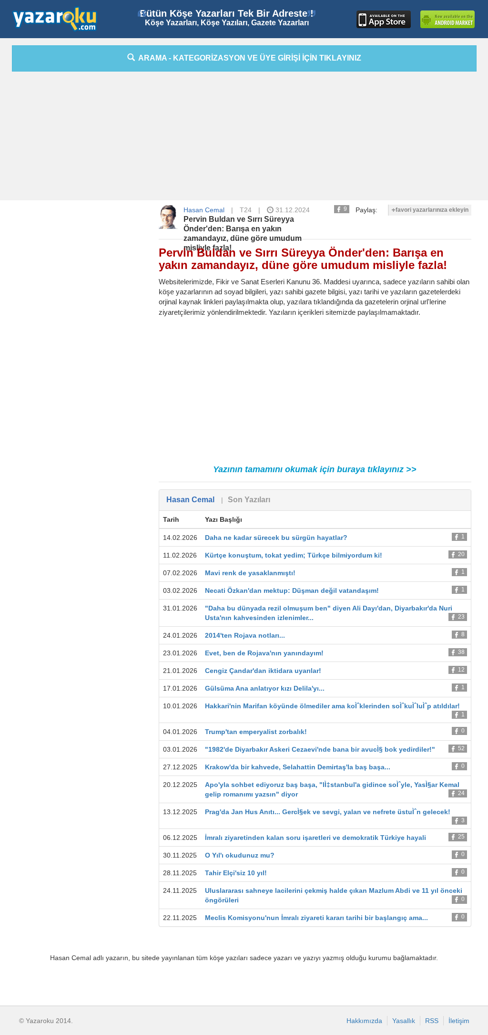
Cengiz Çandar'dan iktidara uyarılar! (263, 670)
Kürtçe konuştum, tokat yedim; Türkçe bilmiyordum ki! (293, 555)
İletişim (458, 1021)
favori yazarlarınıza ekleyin (432, 210)
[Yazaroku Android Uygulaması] (447, 19)
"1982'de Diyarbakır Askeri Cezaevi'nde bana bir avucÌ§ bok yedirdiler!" (320, 749)
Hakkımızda (364, 1021)
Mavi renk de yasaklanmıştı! (250, 573)
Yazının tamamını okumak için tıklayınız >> (315, 469)
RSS (431, 1021)
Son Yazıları (249, 500)
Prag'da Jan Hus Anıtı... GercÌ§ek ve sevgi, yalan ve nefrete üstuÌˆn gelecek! (327, 812)
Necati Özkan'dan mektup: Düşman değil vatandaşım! (292, 590)
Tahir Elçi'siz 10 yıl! (236, 873)
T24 (246, 210)
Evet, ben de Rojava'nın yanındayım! (264, 653)
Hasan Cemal (203, 210)
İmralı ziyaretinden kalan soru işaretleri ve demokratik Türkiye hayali (315, 837)
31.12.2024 (292, 210)
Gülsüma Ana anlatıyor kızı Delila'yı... (265, 688)
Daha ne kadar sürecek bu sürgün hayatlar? (276, 537)
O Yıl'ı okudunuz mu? (239, 855)
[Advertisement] (244, 138)
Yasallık (403, 1021)
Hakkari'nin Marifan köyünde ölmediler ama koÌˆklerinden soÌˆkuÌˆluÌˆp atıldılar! (332, 706)
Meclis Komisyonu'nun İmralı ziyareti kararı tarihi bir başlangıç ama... (316, 917)
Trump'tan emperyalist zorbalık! (256, 731)
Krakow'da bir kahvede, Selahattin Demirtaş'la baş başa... (297, 767)
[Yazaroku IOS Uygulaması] (383, 19)
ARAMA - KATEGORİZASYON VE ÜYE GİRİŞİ (248, 58)
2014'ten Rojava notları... (245, 635)
